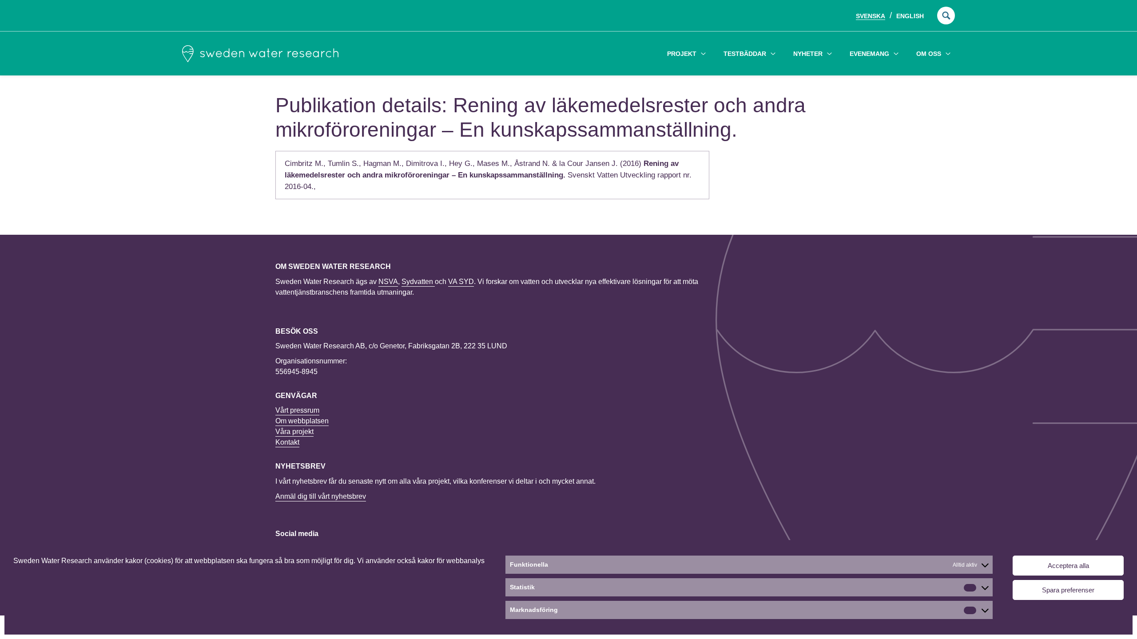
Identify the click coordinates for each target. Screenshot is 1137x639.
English (910, 16)
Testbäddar (745, 53)
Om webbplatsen (302, 421)
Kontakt (287, 442)
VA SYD (461, 281)
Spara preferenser (1068, 590)
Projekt (681, 53)
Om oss (928, 53)
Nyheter (808, 53)
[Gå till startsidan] (260, 53)
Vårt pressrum (297, 410)
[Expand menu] (703, 53)
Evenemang (869, 53)
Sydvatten (418, 281)
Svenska (870, 16)
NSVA (388, 281)
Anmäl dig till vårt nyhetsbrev (320, 496)
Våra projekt (294, 431)
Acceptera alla (1068, 565)
